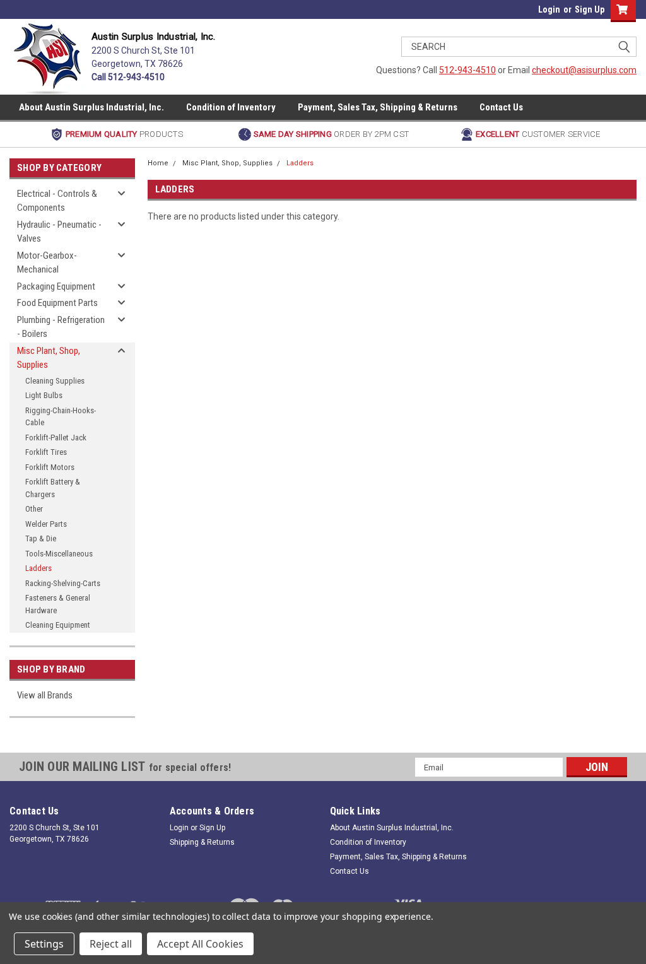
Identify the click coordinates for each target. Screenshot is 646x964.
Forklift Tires (46, 452)
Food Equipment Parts (57, 303)
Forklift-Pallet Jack (55, 437)
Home (158, 163)
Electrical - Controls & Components (57, 201)
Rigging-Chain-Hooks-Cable (60, 417)
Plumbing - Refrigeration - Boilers (61, 327)
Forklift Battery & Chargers (52, 488)
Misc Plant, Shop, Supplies (48, 358)
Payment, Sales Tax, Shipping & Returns (377, 107)
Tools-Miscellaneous (59, 553)
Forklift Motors (49, 467)
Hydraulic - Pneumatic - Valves (59, 232)
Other (34, 509)
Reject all (111, 944)
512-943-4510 (467, 70)
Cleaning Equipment (57, 625)
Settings (44, 944)
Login (549, 9)
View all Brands (45, 695)
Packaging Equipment (56, 286)
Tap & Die (40, 538)
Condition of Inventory (231, 107)
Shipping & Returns (202, 842)
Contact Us (501, 107)
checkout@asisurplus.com (584, 70)
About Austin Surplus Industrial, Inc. (91, 107)
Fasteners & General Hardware (57, 604)
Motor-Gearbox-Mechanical (47, 263)
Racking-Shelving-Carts (62, 583)
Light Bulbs (43, 395)
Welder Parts (46, 524)
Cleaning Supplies (55, 380)
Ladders (38, 568)
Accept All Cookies (200, 944)
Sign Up (589, 9)
